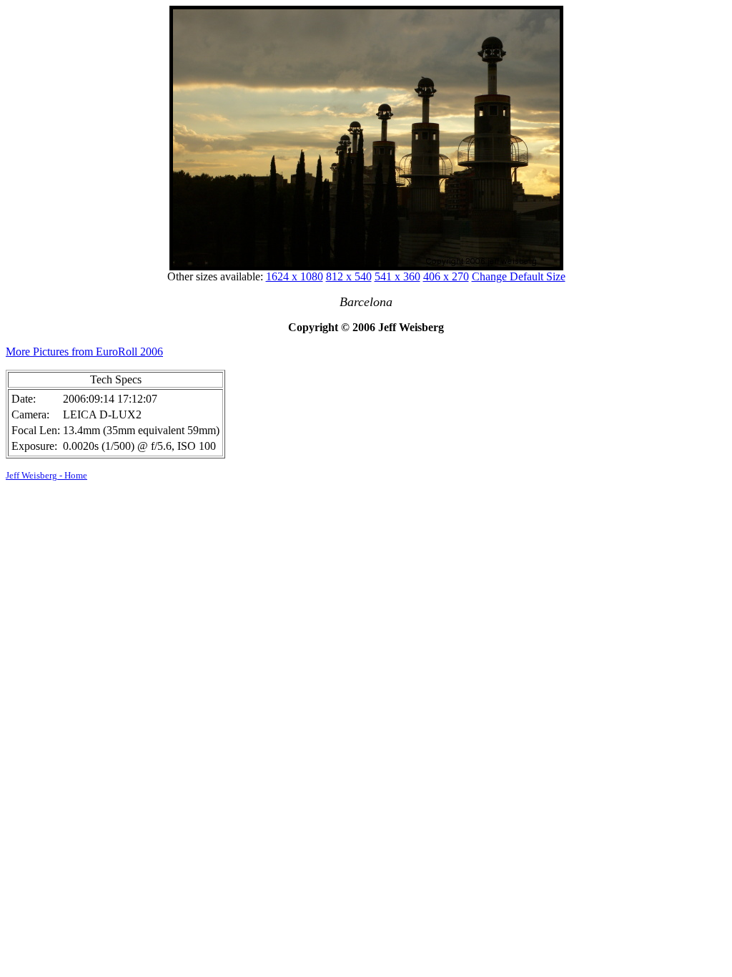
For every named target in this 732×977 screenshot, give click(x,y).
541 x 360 (397, 276)
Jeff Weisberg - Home (46, 475)
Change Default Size (518, 276)
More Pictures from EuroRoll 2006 (84, 351)
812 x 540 (349, 276)
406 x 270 (446, 276)
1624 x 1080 (294, 276)
